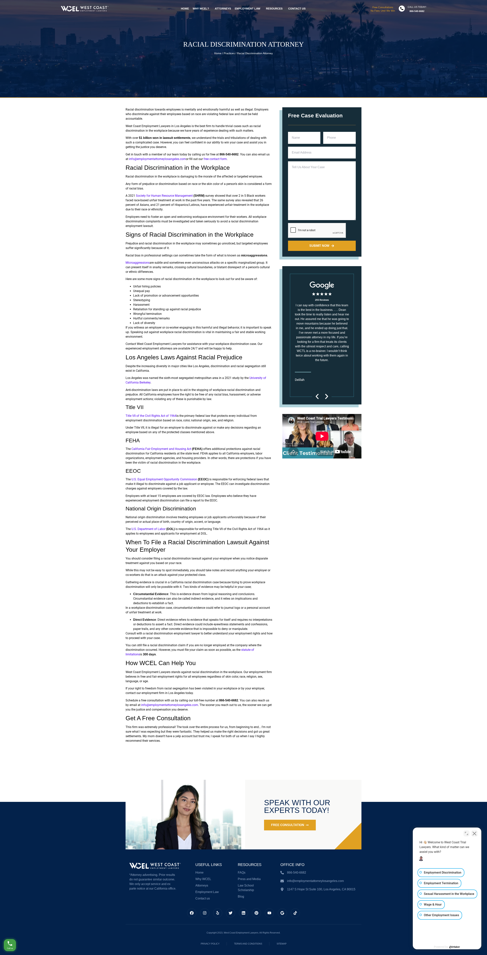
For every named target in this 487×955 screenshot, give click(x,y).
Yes (249, 487)
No (237, 487)
